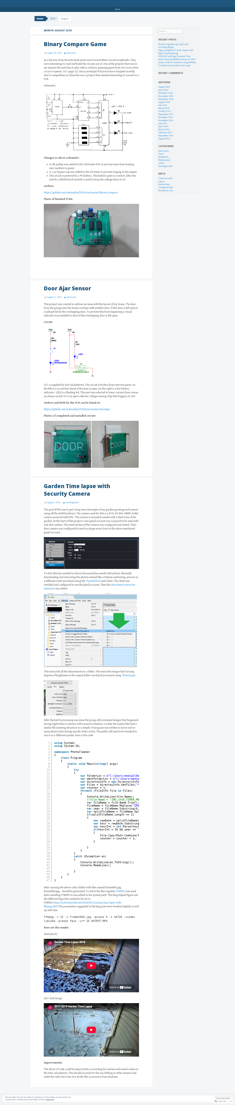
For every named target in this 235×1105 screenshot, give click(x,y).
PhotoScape (128, 675)
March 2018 (163, 108)
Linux (161, 163)
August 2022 (164, 87)
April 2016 (163, 126)
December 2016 (165, 117)
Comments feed (165, 187)
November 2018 (165, 96)
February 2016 (165, 132)
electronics (71, 53)
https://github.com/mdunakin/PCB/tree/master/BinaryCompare (81, 192)
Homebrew (163, 157)
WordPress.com (165, 190)
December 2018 (165, 93)
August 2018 (164, 102)
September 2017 (165, 114)
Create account (165, 178)
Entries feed (164, 184)
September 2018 (165, 99)
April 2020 (163, 90)
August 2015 (164, 138)
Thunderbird (93, 581)
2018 (52, 18)
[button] (67, 444)
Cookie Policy (50, 1100)
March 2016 (163, 129)
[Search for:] (170, 31)
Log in (161, 181)
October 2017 (164, 111)
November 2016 (165, 120)
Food (160, 154)
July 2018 (162, 105)
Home (117, 9)
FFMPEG (120, 891)
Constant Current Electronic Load (174, 65)
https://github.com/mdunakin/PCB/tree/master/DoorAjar (77, 409)
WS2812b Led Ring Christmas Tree (174, 56)
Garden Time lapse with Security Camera (77, 489)
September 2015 (165, 135)
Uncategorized (72, 502)
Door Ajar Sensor (67, 288)
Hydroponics (164, 160)
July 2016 (162, 123)
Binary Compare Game (75, 44)
